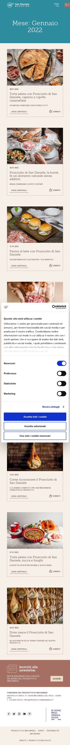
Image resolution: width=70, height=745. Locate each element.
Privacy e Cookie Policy (40, 741)
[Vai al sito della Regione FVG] (56, 715)
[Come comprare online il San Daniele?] (35, 300)
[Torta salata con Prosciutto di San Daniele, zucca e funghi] (35, 530)
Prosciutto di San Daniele (23, 731)
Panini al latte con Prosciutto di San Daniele (35, 253)
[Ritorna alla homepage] (18, 5)
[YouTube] (24, 714)
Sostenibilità (53, 731)
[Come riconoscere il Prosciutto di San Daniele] (35, 453)
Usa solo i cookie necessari (35, 435)
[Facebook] (9, 714)
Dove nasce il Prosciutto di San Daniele (31, 634)
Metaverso (35, 734)
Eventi (41, 731)
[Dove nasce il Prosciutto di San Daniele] (35, 606)
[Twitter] (14, 714)
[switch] (61, 373)
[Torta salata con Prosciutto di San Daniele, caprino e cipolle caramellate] (35, 67)
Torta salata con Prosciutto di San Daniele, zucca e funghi (33, 558)
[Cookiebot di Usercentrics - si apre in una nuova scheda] (52, 307)
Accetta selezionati (35, 426)
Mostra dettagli (51, 406)
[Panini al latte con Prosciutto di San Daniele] (35, 224)
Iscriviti (57, 679)
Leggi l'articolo (19, 112)
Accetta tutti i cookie (35, 416)
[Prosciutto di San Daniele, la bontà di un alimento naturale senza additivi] (35, 146)
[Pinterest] (29, 714)
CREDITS (22, 741)
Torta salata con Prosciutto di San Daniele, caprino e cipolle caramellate (33, 97)
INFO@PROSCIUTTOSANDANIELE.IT (39, 700)
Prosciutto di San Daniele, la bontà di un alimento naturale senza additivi (34, 176)
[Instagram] (19, 714)
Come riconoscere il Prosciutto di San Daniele (33, 481)
